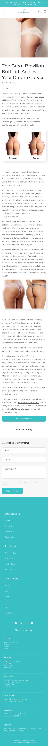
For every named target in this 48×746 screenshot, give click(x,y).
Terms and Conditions (28, 740)
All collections (11, 553)
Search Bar (9, 526)
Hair (6, 602)
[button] (3, 11)
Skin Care (9, 570)
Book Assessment (24, 419)
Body (7, 591)
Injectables (9, 613)
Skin (6, 607)
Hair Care (9, 558)
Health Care (10, 564)
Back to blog (25, 429)
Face (7, 585)
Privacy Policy (17, 740)
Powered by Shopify (30, 742)
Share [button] (7, 89)
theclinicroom (21, 742)
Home (7, 521)
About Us (9, 532)
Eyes (7, 596)
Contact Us (9, 537)
